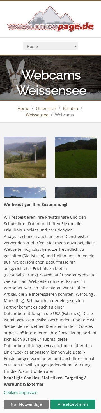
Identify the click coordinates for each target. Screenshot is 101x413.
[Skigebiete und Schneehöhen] (50, 18)
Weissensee (37, 115)
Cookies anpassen (21, 392)
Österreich (46, 108)
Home (23, 108)
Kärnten (70, 108)
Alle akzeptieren (73, 404)
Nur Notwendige (26, 404)
